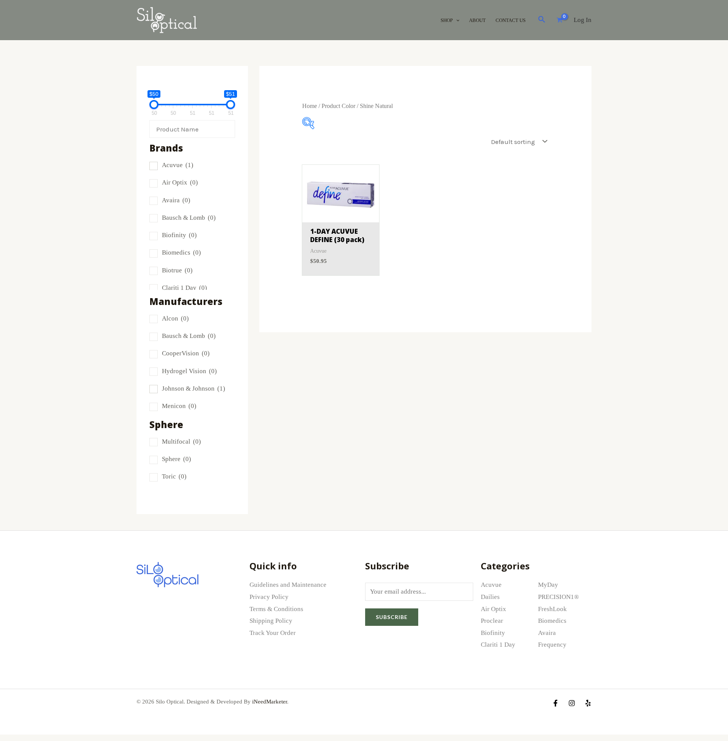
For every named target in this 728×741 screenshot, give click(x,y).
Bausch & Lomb (189, 217)
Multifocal (181, 441)
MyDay (548, 584)
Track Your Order (272, 632)
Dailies (490, 596)
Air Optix (180, 182)
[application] (456, 20)
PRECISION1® (558, 596)
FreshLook (552, 609)
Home (309, 106)
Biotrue (177, 270)
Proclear (492, 620)
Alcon (175, 318)
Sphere (176, 459)
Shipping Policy (270, 620)
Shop (447, 20)
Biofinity (179, 235)
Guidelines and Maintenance (287, 584)
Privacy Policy (269, 596)
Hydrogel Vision (189, 371)
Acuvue (177, 165)
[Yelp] (588, 703)
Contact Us (511, 20)
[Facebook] (555, 703)
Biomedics (181, 252)
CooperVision (186, 353)
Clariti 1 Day (184, 287)
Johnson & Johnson (193, 388)
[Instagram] (571, 703)
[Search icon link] (542, 21)
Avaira (176, 200)
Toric (174, 476)
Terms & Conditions (276, 609)
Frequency (552, 644)
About (477, 20)
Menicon (179, 406)
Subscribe (392, 617)
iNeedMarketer (269, 702)
